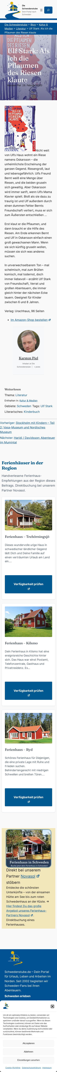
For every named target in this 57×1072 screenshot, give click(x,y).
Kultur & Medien (28, 400)
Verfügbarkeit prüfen (28, 584)
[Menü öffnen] (41, 10)
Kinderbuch (32, 412)
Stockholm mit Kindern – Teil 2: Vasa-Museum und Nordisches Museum (27, 427)
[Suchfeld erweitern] (48, 10)
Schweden (24, 406)
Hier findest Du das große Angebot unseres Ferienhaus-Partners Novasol (26, 910)
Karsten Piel (14, 85)
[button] (52, 1006)
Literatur (21, 395)
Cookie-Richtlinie (12, 1068)
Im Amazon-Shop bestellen (29, 320)
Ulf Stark (46, 406)
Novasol (28, 876)
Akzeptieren (29, 1043)
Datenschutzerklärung (31, 1068)
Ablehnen (28, 1051)
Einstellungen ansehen (28, 1060)
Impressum (47, 1068)
